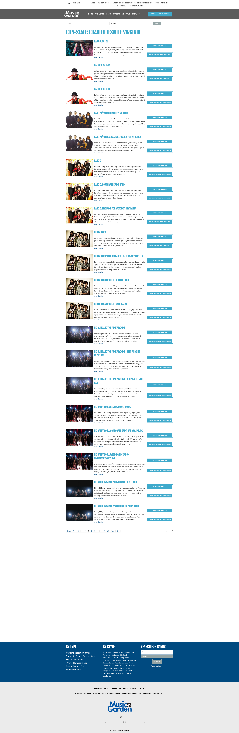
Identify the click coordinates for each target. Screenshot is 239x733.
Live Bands (107, 676)
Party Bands (107, 668)
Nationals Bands (73, 669)
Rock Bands (119, 663)
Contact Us (133, 688)
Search (156, 23)
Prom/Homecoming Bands (143, 3)
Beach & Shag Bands (121, 658)
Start (69, 531)
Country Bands (108, 663)
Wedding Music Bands (99, 3)
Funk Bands (117, 668)
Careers (114, 688)
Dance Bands (130, 665)
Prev (74, 531)
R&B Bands (119, 652)
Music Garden (124, 730)
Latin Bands (128, 671)
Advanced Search (157, 666)
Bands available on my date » (160, 14)
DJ (117, 6)
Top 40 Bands (130, 660)
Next (112, 531)
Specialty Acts (137, 6)
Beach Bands (107, 658)
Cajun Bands (107, 673)
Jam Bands (129, 663)
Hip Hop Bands (118, 660)
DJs (82, 666)
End (118, 531)
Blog (106, 688)
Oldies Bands (119, 665)
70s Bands (106, 655)
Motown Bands (108, 652)
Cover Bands (129, 673)
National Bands (125, 6)
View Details (98, 57)
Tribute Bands (108, 665)
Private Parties (72, 666)
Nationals (147, 693)
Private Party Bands (161, 3)
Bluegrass (106, 671)
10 (108, 531)
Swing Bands (127, 668)
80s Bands (115, 655)
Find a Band (98, 688)
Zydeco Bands (118, 673)
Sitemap (142, 688)
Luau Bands (107, 660)
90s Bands (124, 655)
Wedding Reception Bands (78, 652)
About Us (122, 688)
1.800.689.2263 (75, 3)
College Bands (127, 3)
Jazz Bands (128, 652)
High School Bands (129, 693)
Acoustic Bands (117, 671)
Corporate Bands (114, 3)
